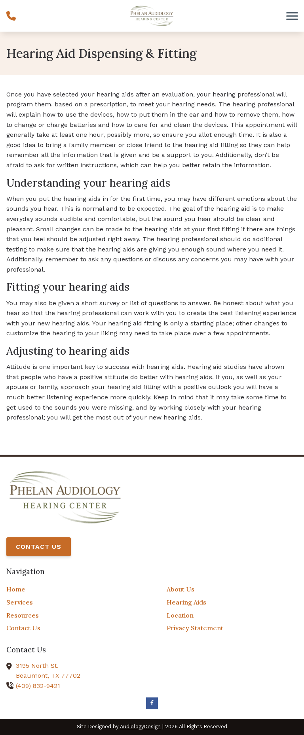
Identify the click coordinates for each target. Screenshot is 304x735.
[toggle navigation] (292, 16)
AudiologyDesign (140, 726)
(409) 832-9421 (38, 686)
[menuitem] (71, 589)
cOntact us (38, 546)
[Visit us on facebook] (152, 703)
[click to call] (11, 16)
